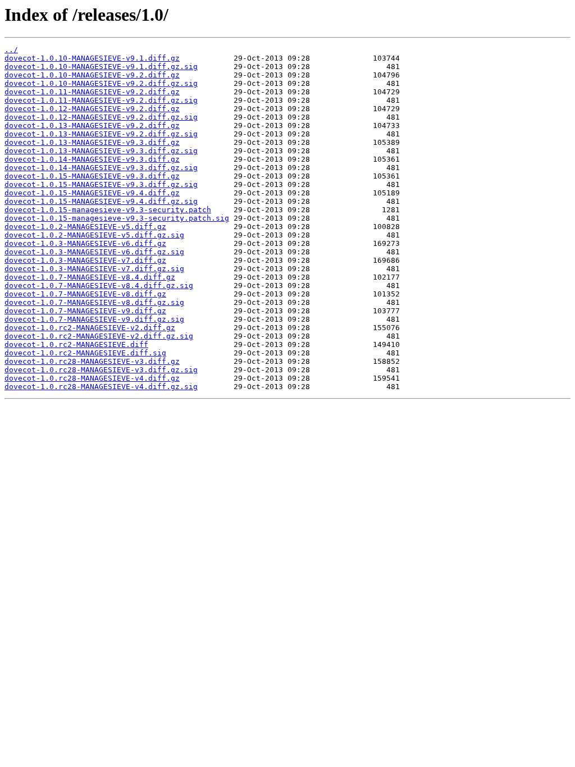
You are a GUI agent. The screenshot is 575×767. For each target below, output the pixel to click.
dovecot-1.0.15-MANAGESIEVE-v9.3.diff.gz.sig (101, 184)
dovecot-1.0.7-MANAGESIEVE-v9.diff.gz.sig (94, 319)
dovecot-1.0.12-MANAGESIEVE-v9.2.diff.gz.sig (101, 117)
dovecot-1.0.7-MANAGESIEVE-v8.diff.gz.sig (94, 302)
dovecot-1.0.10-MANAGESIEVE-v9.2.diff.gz (92, 75)
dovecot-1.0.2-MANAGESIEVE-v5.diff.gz (85, 226)
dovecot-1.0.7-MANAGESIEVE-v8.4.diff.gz (89, 277)
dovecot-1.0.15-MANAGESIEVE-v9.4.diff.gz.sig (101, 201)
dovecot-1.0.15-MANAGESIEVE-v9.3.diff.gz (92, 176)
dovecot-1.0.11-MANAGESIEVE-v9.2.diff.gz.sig (101, 100)
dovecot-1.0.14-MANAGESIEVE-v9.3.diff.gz (92, 159)
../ (11, 49)
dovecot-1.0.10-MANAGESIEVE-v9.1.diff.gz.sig (101, 66)
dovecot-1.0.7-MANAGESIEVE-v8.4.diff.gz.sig (98, 285)
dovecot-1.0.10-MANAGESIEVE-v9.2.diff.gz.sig (101, 83)
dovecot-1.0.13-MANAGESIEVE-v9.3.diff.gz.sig (101, 151)
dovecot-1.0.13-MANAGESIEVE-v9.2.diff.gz (92, 125)
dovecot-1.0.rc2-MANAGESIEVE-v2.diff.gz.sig (98, 336)
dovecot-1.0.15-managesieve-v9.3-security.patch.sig (116, 218)
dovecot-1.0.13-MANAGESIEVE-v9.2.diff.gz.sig (101, 134)
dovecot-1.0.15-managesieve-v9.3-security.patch (107, 210)
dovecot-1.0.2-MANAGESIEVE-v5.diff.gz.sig (94, 235)
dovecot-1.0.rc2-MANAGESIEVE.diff (76, 344)
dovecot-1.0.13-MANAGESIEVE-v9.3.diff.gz (92, 142)
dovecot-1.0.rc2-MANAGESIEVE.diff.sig (85, 353)
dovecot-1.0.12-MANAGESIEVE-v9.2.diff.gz (92, 108)
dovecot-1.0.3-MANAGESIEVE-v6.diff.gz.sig (94, 252)
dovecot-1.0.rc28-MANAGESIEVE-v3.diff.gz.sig (101, 370)
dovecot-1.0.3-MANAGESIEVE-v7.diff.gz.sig (94, 268)
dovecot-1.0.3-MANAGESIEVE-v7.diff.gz (85, 260)
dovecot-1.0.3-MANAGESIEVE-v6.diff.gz (85, 243)
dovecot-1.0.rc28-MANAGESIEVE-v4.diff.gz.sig (101, 386)
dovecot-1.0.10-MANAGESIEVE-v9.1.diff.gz (92, 58)
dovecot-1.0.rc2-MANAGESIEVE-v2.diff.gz (89, 327)
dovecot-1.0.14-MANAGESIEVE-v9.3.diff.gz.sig (101, 167)
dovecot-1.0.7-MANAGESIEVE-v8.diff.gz (85, 294)
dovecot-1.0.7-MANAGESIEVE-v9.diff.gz (85, 311)
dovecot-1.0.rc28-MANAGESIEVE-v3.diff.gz (92, 361)
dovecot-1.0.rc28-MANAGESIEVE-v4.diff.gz (92, 378)
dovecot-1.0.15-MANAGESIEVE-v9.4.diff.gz (92, 193)
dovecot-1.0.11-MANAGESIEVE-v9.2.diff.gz (92, 92)
